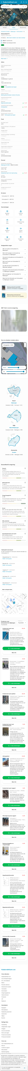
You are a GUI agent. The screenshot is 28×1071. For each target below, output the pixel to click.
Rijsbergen (13, 31)
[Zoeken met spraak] (23, 6)
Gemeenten (4, 1013)
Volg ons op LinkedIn (6, 1053)
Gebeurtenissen (5, 994)
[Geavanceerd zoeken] (25, 6)
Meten (3, 982)
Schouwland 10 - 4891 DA (8, 196)
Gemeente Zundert (5, 31)
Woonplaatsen (5, 1009)
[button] (14, 249)
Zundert (14, 452)
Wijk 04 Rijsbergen (14, 427)
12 (24, 31)
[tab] (4, 27)
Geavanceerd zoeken (6, 986)
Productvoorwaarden (6, 1034)
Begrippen (4, 1007)
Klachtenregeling (5, 1051)
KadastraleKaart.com (9, 969)
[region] (14, 358)
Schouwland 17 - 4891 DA (8, 202)
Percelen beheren (6, 984)
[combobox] (22, 623)
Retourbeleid (4, 1049)
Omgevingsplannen (6, 992)
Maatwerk (4, 1001)
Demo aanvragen (5, 1032)
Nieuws (3, 1045)
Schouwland (19, 31)
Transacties (4, 988)
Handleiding (4, 1024)
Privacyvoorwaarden (6, 1036)
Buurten (3, 1017)
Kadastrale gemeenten (7, 1011)
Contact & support (6, 1047)
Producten (4, 997)
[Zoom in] (25, 344)
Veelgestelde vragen (6, 1026)
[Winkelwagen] (26, 2)
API (2, 999)
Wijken (3, 1015)
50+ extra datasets (6, 980)
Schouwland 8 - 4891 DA (8, 199)
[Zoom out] (25, 346)
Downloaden (4, 990)
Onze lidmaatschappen (7, 978)
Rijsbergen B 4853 (5, 165)
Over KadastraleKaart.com (7, 1043)
